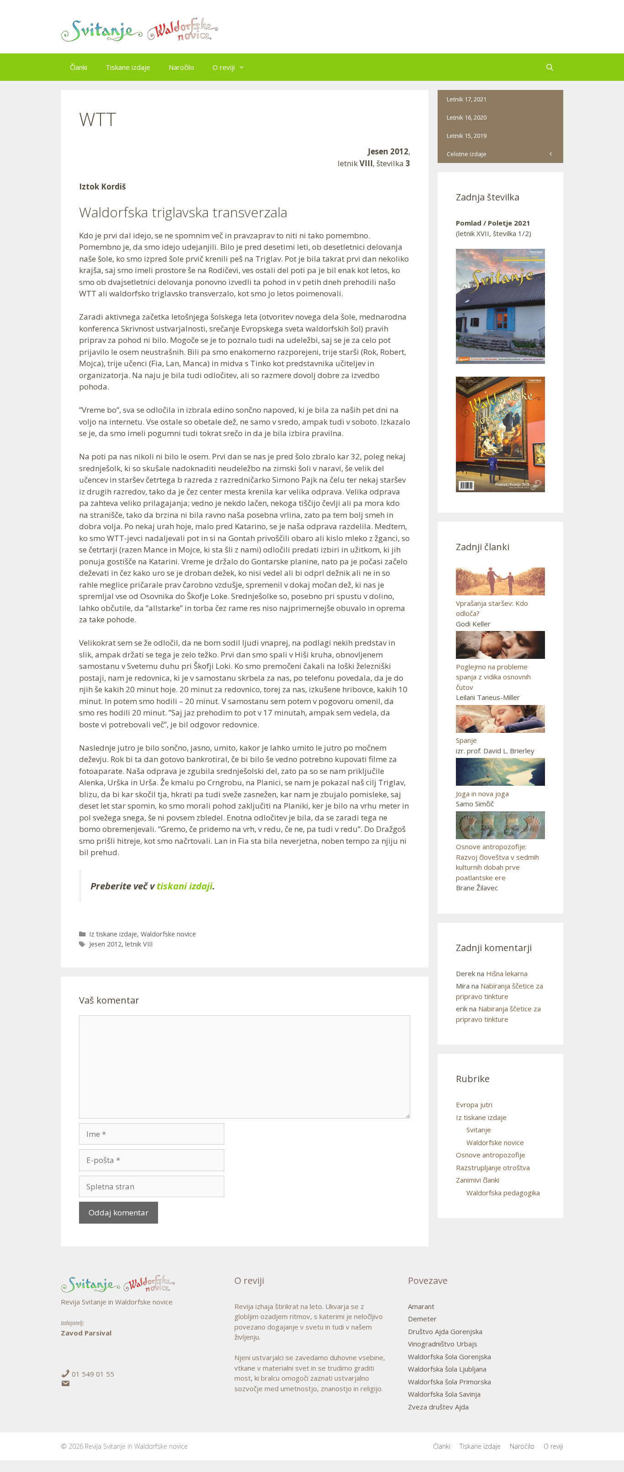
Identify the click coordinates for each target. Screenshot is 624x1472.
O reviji (223, 67)
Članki (78, 67)
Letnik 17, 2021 (467, 99)
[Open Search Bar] (549, 67)
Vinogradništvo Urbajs (442, 1343)
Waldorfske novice (168, 934)
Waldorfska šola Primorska (449, 1381)
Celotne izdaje (467, 154)
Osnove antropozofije (490, 1154)
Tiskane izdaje (128, 67)
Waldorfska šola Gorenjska (449, 1356)
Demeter (422, 1318)
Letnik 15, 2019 (467, 135)
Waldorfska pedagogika (503, 1192)
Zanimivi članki (477, 1179)
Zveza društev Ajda (438, 1406)
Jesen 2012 (105, 944)
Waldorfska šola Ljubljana (447, 1368)
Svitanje (478, 1129)
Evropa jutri (474, 1104)
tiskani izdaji (184, 885)
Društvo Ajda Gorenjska (445, 1331)
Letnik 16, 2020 (467, 117)
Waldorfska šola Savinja (444, 1393)
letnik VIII (139, 944)
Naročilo (181, 67)
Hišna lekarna (507, 973)
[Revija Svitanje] (140, 29)
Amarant (421, 1306)
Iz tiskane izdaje (113, 934)
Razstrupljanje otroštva (493, 1167)
